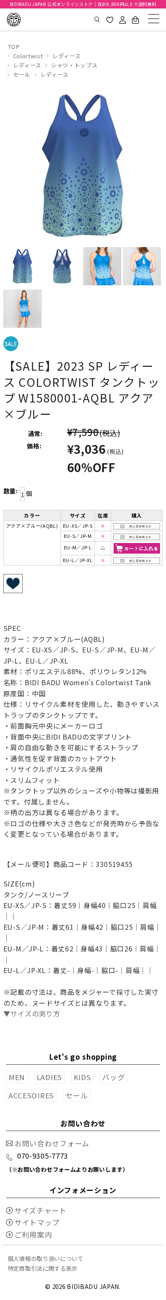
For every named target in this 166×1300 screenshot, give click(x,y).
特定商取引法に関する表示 (42, 1268)
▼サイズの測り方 (31, 1013)
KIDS (82, 1077)
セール (22, 74)
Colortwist (28, 56)
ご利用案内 (33, 1235)
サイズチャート (40, 1210)
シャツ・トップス (74, 65)
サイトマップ (37, 1222)
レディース (66, 56)
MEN (17, 1077)
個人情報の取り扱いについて (45, 1258)
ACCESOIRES (31, 1095)
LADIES (49, 1077)
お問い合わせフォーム (51, 1143)
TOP (14, 46)
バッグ (113, 1077)
